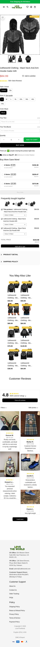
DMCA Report (20, 637)
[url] (22, 569)
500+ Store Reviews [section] (15, 81)
